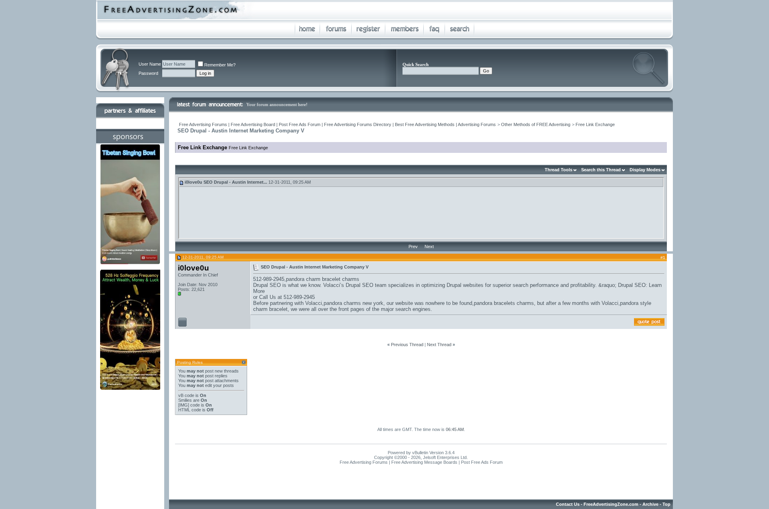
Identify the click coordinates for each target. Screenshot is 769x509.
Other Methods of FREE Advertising (535, 124)
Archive (650, 504)
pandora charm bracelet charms (322, 279)
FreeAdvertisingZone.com (611, 504)
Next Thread (439, 344)
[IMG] (183, 405)
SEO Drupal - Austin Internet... (235, 182)
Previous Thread (407, 344)
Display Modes (645, 169)
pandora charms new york (353, 303)
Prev (413, 246)
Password (148, 73)
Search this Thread (601, 169)
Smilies (185, 400)
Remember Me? (220, 64)
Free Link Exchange (595, 124)
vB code (186, 395)
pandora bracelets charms (504, 303)
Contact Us (568, 504)
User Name (150, 64)
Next (429, 246)
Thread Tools (558, 169)
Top (666, 504)
